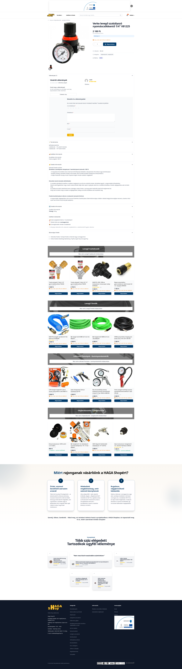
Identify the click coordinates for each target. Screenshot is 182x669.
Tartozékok (72, 654)
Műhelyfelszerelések (75, 640)
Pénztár (116, 612)
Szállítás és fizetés (70, 15)
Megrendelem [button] (58, 293)
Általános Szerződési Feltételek (99, 609)
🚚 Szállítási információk (55, 154)
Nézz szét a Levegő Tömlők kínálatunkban (91, 308)
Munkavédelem (73, 642)
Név (68, 123)
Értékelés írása (63, 94)
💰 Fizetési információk (55, 164)
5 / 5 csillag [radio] (78, 108)
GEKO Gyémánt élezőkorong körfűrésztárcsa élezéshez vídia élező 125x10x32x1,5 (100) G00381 (103, 581)
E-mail (69, 129)
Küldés (70, 135)
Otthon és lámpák (74, 648)
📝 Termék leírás (53, 142)
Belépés (132, 15)
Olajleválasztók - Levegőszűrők (107, 54)
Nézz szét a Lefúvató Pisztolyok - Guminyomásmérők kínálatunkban (91, 361)
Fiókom (116, 614)
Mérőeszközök (73, 637)
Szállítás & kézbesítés (54, 217)
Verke (101, 57)
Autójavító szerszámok (75, 617)
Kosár (115, 609)
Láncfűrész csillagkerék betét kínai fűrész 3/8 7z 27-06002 (81, 580)
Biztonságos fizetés (54, 232)
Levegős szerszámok (75, 634)
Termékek (59, 15)
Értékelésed (70, 112)
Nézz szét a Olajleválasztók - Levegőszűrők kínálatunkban (91, 415)
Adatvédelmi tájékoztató (98, 612)
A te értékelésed (71, 106)
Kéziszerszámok (73, 631)
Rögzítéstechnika (74, 651)
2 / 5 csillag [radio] (71, 108)
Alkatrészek (72, 614)
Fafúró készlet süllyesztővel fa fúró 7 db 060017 (126, 560)
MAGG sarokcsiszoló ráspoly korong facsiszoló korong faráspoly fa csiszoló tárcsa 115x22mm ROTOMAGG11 (92, 562)
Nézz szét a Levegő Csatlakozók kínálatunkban (91, 254)
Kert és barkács (73, 628)
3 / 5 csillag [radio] (73, 108)
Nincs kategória (73, 645)
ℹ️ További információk (55, 206)
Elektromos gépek (74, 620)
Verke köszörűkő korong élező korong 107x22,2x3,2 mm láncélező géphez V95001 (59, 560)
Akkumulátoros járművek (76, 612)
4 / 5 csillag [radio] (76, 108)
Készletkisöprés (73, 609)
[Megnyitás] (89, 6)
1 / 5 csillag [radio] (68, 108)
